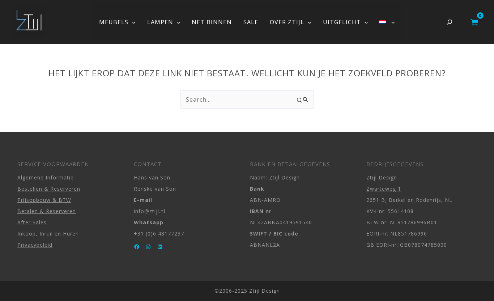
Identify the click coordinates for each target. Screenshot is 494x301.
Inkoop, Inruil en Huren (48, 233)
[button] (132, 22)
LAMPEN (160, 22)
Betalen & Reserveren (46, 211)
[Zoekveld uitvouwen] (449, 22)
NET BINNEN (212, 22)
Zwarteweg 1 (383, 188)
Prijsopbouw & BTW (44, 199)
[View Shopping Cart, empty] (474, 22)
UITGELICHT (342, 22)
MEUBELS (113, 22)
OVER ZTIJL (287, 22)
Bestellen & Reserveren (48, 188)
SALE (250, 22)
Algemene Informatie (45, 177)
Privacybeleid (34, 244)
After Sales (32, 222)
